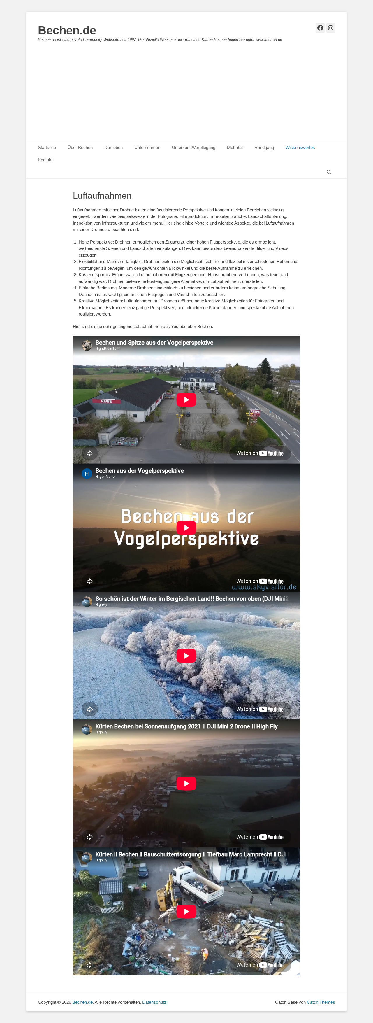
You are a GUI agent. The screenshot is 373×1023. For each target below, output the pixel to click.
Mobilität (235, 147)
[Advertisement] (186, 97)
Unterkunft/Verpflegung (193, 147)
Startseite (47, 147)
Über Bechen (80, 147)
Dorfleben (113, 147)
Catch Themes (321, 1002)
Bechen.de (67, 30)
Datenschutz (154, 1002)
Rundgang (264, 147)
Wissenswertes (300, 147)
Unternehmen (147, 147)
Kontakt (45, 159)
